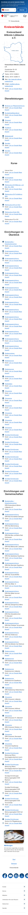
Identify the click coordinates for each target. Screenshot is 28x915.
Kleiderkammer (9, 361)
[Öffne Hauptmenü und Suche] (25, 16)
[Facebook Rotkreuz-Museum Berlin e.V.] (4, 875)
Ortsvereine (8, 391)
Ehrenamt (8, 120)
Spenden (7, 143)
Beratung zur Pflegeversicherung (14, 106)
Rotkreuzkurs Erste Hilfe (12, 212)
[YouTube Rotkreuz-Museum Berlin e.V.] (10, 875)
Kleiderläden (8, 384)
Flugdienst (8, 128)
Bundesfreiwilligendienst (12, 113)
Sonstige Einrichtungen (12, 435)
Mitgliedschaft (9, 136)
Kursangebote (9, 178)
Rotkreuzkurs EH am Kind (12, 205)
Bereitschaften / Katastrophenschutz (11, 243)
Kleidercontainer (10, 353)
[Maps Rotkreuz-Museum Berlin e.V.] (21, 875)
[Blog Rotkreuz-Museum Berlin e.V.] (16, 875)
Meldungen (8, 845)
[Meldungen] (14, 836)
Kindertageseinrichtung (12, 251)
